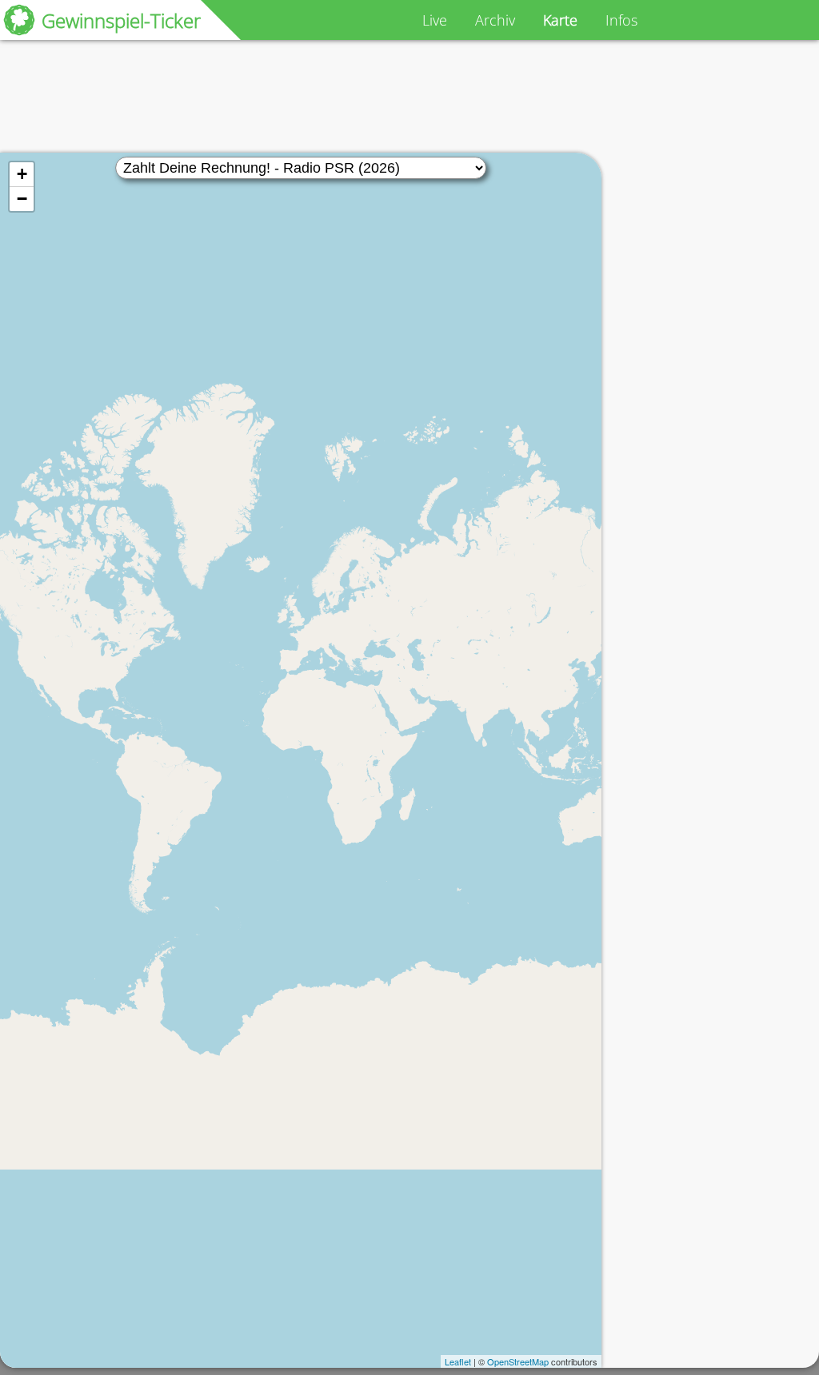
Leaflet (458, 1361)
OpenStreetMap (518, 1361)
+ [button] (22, 174)
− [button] (22, 199)
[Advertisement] (307, 97)
